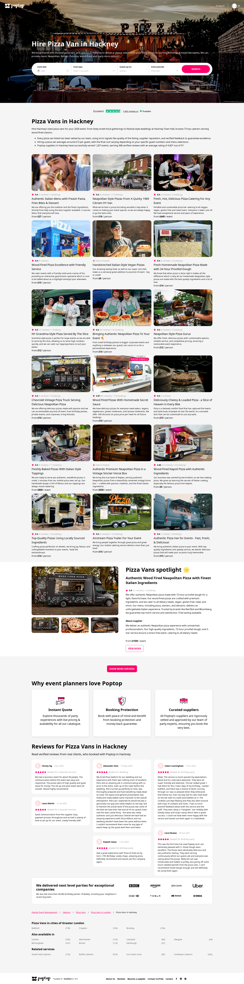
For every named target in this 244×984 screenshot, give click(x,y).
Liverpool (131, 939)
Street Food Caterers (41, 954)
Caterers (67, 912)
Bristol (82, 943)
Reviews (121, 979)
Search (221, 6)
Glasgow (178, 939)
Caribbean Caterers (183, 954)
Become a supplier (136, 979)
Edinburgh (132, 943)
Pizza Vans (81, 912)
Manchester (84, 939)
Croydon (83, 928)
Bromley (130, 928)
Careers (169, 979)
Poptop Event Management (44, 912)
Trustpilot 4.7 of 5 (65, 978)
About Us (110, 979)
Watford (35, 928)
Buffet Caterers (86, 954)
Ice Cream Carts (134, 954)
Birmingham (37, 943)
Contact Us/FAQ (155, 979)
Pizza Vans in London (101, 912)
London (35, 939)
